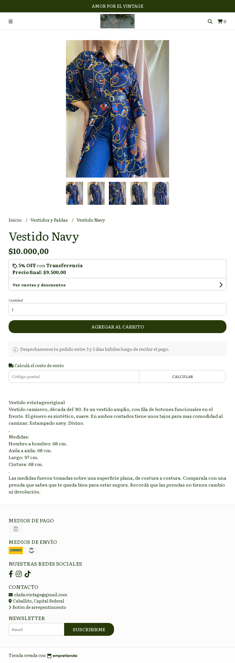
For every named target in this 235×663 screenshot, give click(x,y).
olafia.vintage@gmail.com (40, 594)
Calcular (182, 376)
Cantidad (16, 300)
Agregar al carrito (117, 326)
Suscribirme (89, 629)
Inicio (16, 219)
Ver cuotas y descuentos (39, 285)
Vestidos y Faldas (49, 219)
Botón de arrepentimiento (39, 607)
